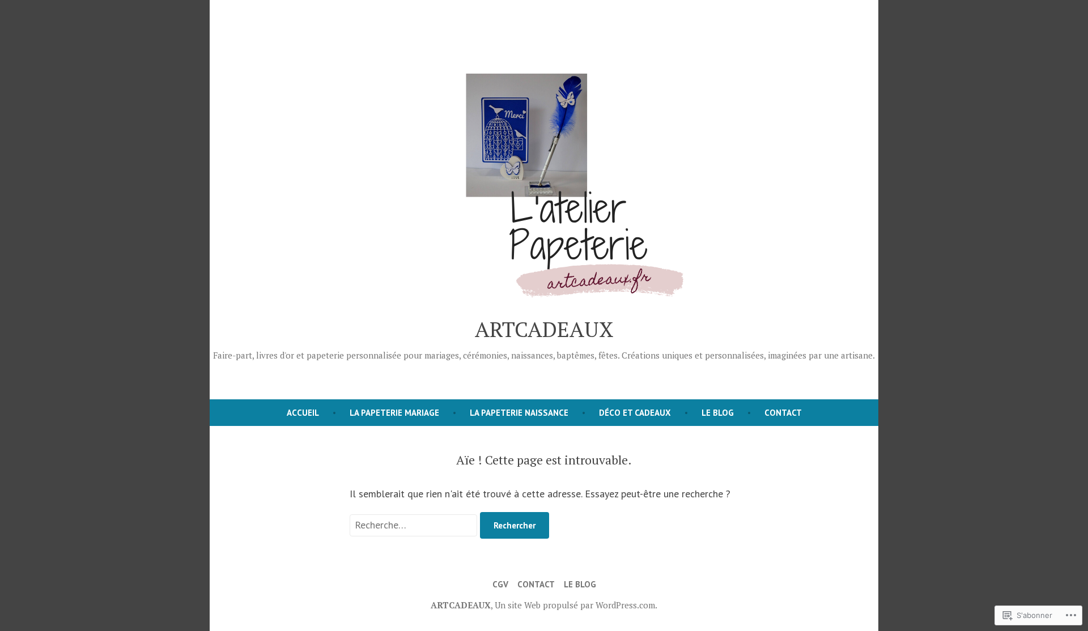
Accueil (303, 412)
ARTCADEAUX (544, 329)
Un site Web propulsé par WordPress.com (575, 605)
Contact (783, 412)
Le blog (718, 412)
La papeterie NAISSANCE (519, 412)
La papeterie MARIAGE (394, 412)
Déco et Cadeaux (635, 412)
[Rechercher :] (415, 524)
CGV (500, 584)
